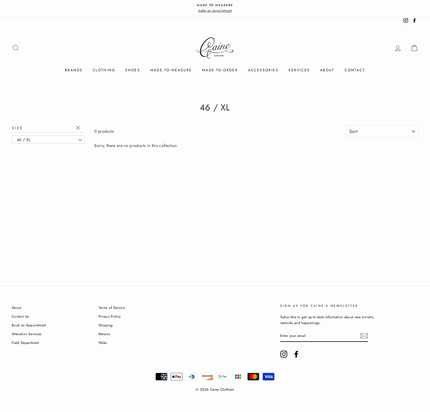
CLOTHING (104, 70)
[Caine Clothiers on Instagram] (283, 354)
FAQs (103, 342)
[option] (215, 8)
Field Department (25, 342)
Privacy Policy (110, 316)
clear (79, 128)
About (327, 70)
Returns (104, 333)
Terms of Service (112, 307)
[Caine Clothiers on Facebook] (296, 354)
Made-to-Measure (171, 70)
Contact (355, 70)
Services (299, 70)
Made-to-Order (220, 70)
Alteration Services (27, 333)
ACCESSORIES (263, 70)
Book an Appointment (29, 325)
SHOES (132, 70)
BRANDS (73, 70)
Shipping (106, 325)
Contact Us (20, 316)
